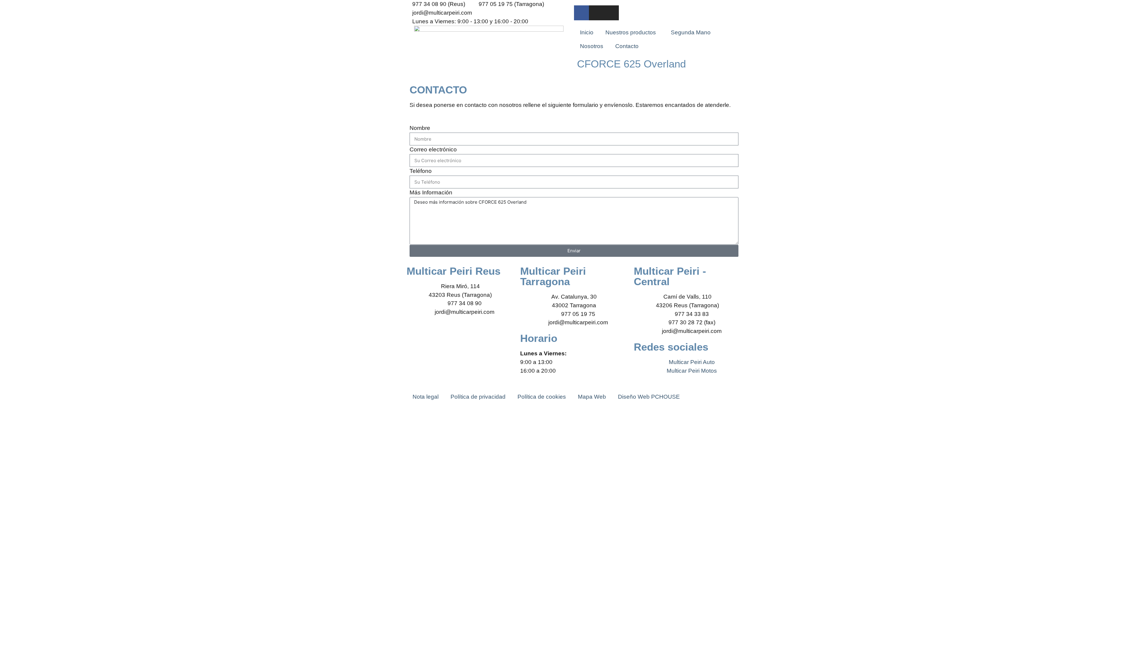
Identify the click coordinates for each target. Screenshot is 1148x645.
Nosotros (591, 46)
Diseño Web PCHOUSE (649, 397)
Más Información (431, 192)
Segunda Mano (691, 32)
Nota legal (426, 397)
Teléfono (421, 171)
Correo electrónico (433, 149)
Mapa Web (592, 397)
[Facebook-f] (581, 12)
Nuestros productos (630, 32)
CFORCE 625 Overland (631, 64)
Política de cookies (541, 397)
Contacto (627, 46)
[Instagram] (596, 12)
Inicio (586, 32)
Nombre (420, 128)
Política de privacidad (478, 397)
